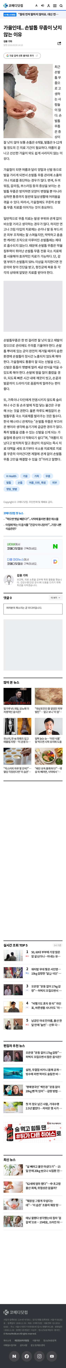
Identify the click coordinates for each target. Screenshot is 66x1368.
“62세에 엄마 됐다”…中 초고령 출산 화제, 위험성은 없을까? (43, 1185)
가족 (36, 476)
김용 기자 (22, 575)
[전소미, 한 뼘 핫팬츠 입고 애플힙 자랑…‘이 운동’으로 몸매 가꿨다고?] (17, 726)
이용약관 (36, 1340)
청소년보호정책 (49, 1340)
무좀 (48, 476)
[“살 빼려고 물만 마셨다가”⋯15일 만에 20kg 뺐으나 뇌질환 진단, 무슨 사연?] (13, 1170)
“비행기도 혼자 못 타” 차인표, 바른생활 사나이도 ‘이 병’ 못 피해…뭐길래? (46, 1005)
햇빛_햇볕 (11, 489)
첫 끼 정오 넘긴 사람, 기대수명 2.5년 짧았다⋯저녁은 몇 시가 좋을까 (44, 1108)
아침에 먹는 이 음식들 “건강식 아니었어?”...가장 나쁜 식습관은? (33, 527)
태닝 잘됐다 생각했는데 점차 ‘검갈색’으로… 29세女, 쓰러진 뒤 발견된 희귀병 (43, 1222)
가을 (25, 476)
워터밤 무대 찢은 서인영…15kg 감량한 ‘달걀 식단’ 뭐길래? (46, 971)
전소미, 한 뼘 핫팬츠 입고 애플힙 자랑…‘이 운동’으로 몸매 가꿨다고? (17, 740)
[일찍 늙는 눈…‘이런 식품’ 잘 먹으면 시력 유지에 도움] (49, 726)
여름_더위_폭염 (37, 482)
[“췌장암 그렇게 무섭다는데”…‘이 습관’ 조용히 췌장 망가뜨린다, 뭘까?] (13, 1204)
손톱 (20, 482)
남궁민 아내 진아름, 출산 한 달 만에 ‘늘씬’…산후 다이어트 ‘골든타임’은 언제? (46, 1022)
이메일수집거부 (10, 1345)
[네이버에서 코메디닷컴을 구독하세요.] (33, 546)
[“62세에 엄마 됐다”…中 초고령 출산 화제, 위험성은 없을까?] (13, 1187)
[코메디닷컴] (26, 1356)
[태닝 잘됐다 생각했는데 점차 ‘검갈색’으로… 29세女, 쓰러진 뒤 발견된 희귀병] (13, 1221)
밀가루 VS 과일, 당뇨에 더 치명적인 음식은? (16, 710)
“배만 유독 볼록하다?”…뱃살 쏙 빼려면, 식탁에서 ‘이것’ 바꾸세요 (48, 770)
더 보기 (54, 597)
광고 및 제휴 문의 (38, 1345)
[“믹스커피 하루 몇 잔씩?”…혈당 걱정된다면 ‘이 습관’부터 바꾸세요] (17, 756)
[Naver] (14, 1356)
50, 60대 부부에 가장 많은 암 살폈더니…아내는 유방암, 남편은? (45, 954)
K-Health (11, 476)
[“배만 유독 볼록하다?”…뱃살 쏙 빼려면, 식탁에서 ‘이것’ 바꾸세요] (49, 756)
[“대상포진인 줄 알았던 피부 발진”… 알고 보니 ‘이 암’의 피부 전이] (49, 696)
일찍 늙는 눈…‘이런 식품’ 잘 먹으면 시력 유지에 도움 (48, 740)
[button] (36, 5)
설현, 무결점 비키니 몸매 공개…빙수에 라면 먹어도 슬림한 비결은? (43, 1074)
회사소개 (7, 1340)
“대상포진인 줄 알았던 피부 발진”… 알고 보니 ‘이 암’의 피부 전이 (48, 710)
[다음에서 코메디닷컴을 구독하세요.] (33, 561)
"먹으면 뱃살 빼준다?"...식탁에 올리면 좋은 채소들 (31, 519)
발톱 (8, 482)
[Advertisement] (33, 900)
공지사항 (23, 1345)
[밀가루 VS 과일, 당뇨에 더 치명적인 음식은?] (17, 696)
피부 (54, 482)
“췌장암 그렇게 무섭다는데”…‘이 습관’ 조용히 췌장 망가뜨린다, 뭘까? (43, 1205)
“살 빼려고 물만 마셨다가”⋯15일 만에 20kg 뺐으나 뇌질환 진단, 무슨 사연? (43, 1170)
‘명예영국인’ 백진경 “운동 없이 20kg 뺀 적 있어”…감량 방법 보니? (43, 1091)
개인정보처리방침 (21, 1340)
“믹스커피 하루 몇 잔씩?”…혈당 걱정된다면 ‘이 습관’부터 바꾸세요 (17, 770)
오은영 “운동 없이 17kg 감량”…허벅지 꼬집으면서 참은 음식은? (46, 988)
